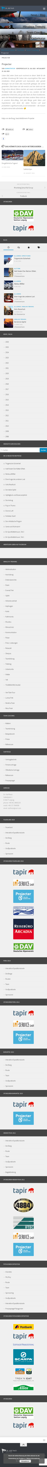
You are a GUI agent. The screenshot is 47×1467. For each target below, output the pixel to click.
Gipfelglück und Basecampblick (16, 495)
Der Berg (8, 838)
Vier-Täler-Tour (10, 692)
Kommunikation (11, 632)
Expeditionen (26, 256)
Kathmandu (9, 617)
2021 (7, 368)
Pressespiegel (10, 780)
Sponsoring (9, 1293)
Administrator (10, 68)
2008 (7, 436)
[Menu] (44, 8)
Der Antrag (9, 500)
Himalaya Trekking (28, 306)
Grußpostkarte (10, 848)
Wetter (7, 674)
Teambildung (9, 659)
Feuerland (8, 827)
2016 (7, 394)
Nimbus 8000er (19, 284)
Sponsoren (9, 854)
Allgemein (17, 256)
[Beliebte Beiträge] (29, 247)
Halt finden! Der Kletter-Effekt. (25, 271)
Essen (7, 585)
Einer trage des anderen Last (24, 296)
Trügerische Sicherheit (22, 258)
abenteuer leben (8, 50)
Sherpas (8, 653)
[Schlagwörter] (39, 247)
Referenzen (9, 744)
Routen (7, 979)
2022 (7, 363)
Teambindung (10, 729)
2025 (7, 347)
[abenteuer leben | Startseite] (10, 9)
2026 (7, 342)
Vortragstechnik (10, 759)
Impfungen (9, 606)
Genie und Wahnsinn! (12, 526)
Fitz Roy (8, 1277)
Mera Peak (9, 708)
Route (7, 843)
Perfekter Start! (10, 516)
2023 (7, 358)
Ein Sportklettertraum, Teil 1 (14, 537)
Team (7, 984)
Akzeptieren (25, 1461)
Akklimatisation (10, 569)
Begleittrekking (10, 1172)
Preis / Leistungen (11, 643)
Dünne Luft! (9, 511)
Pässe (7, 638)
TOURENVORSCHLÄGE (12, 685)
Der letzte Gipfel (20, 322)
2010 (7, 426)
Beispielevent (9, 734)
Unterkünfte (9, 669)
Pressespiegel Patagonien (14, 1309)
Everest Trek (9, 590)
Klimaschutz (9, 627)
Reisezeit (8, 648)
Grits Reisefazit (19, 309)
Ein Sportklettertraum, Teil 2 (14, 532)
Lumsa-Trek (9, 698)
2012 (7, 415)
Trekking (8, 664)
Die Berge (8, 974)
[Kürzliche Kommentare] (18, 247)
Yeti (6, 680)
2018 (7, 384)
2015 (7, 400)
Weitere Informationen (33, 1458)
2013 (7, 410)
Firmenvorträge (10, 765)
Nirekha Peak (10, 703)
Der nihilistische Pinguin (13, 521)
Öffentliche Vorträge (12, 770)
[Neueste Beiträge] (8, 247)
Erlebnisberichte (10, 580)
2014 (7, 405)
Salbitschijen (28, 169)
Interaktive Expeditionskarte (14, 833)
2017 (7, 389)
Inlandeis (8, 1272)
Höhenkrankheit (11, 601)
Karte (7, 611)
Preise (7, 739)
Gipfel (7, 596)
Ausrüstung (9, 574)
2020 (7, 373)
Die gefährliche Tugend (9, 163)
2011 (7, 421)
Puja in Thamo (10, 505)
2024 (7, 352)
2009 (7, 431)
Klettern (17, 268)
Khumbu (8, 622)
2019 (7, 379)
